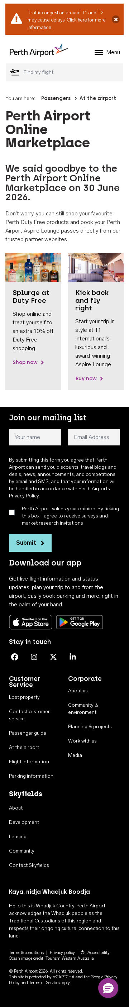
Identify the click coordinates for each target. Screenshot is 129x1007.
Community (21, 851)
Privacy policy (62, 952)
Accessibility (98, 952)
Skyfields (25, 793)
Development (24, 822)
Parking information (31, 776)
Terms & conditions (26, 952)
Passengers (56, 98)
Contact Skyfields (29, 865)
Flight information (29, 762)
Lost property (24, 697)
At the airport (98, 98)
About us (78, 691)
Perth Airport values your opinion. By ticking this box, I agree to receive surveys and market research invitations (70, 516)
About (16, 808)
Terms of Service (43, 982)
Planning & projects (90, 727)
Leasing (18, 837)
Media (75, 755)
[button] (108, 988)
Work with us (82, 741)
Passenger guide (27, 733)
